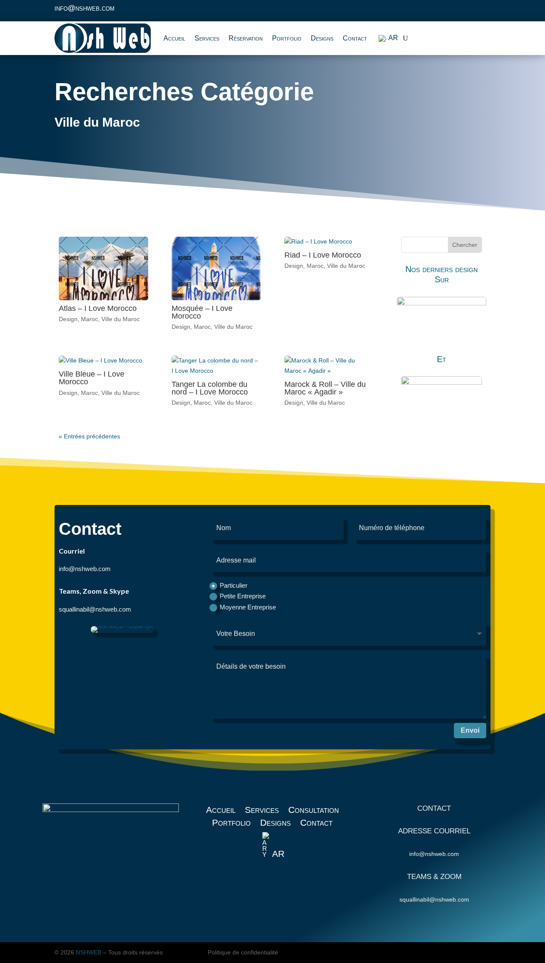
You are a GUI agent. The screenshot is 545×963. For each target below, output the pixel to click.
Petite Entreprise (243, 596)
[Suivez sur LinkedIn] (466, 11)
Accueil (174, 38)
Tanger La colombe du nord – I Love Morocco (210, 388)
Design (68, 319)
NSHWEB (88, 952)
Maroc (89, 319)
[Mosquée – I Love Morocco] (216, 268)
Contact (355, 38)
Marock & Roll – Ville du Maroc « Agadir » (325, 388)
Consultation (313, 811)
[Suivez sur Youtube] (483, 11)
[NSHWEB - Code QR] (122, 630)
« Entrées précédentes (89, 436)
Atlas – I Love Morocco (98, 308)
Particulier (233, 585)
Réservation (246, 38)
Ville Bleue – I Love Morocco (91, 378)
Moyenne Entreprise (248, 607)
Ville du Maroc (120, 319)
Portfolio (286, 38)
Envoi (470, 730)
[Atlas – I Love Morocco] (103, 268)
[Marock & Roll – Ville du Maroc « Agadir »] (329, 366)
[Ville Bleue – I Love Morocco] (103, 361)
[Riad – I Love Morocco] (329, 242)
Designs (322, 38)
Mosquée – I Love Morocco (202, 312)
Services (207, 38)
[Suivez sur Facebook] (449, 11)
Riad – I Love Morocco (322, 255)
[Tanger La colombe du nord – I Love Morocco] (216, 366)
